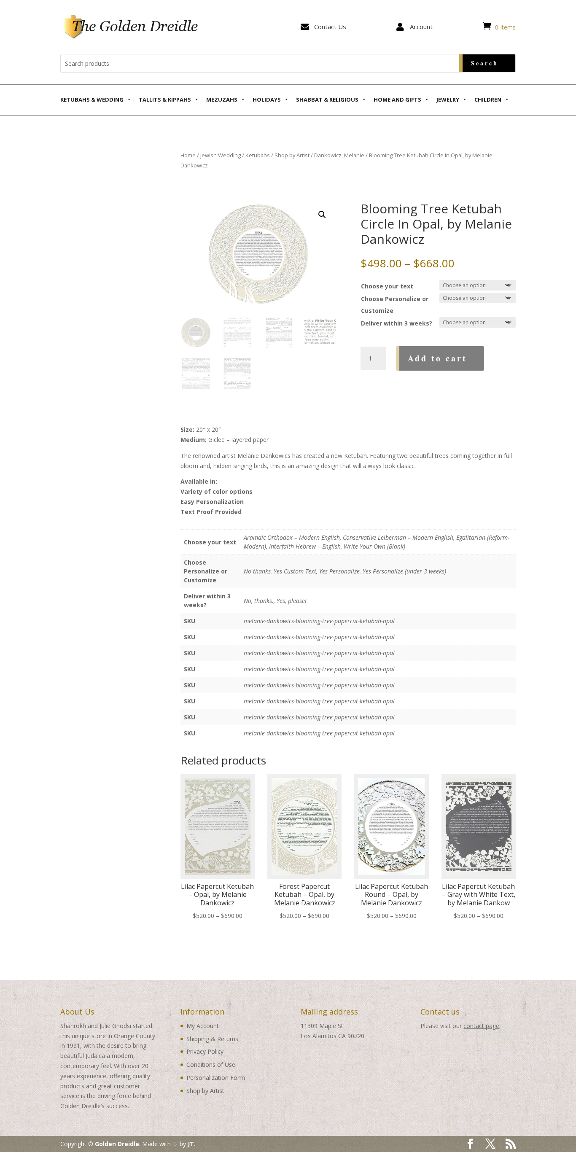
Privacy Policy (204, 1051)
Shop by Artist (292, 155)
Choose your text (387, 286)
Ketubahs (257, 155)
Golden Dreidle (117, 1144)
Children (487, 99)
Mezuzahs (221, 99)
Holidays (267, 99)
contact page (481, 1026)
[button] (322, 214)
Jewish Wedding (220, 155)
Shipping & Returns (212, 1039)
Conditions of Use (210, 1064)
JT (191, 1144)
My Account (202, 1026)
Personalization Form (215, 1078)
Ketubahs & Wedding (92, 99)
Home (188, 155)
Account (421, 26)
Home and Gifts (397, 99)
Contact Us (330, 26)
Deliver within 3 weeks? (396, 323)
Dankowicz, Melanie (339, 155)
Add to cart (437, 358)
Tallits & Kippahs (165, 99)
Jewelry (447, 99)
